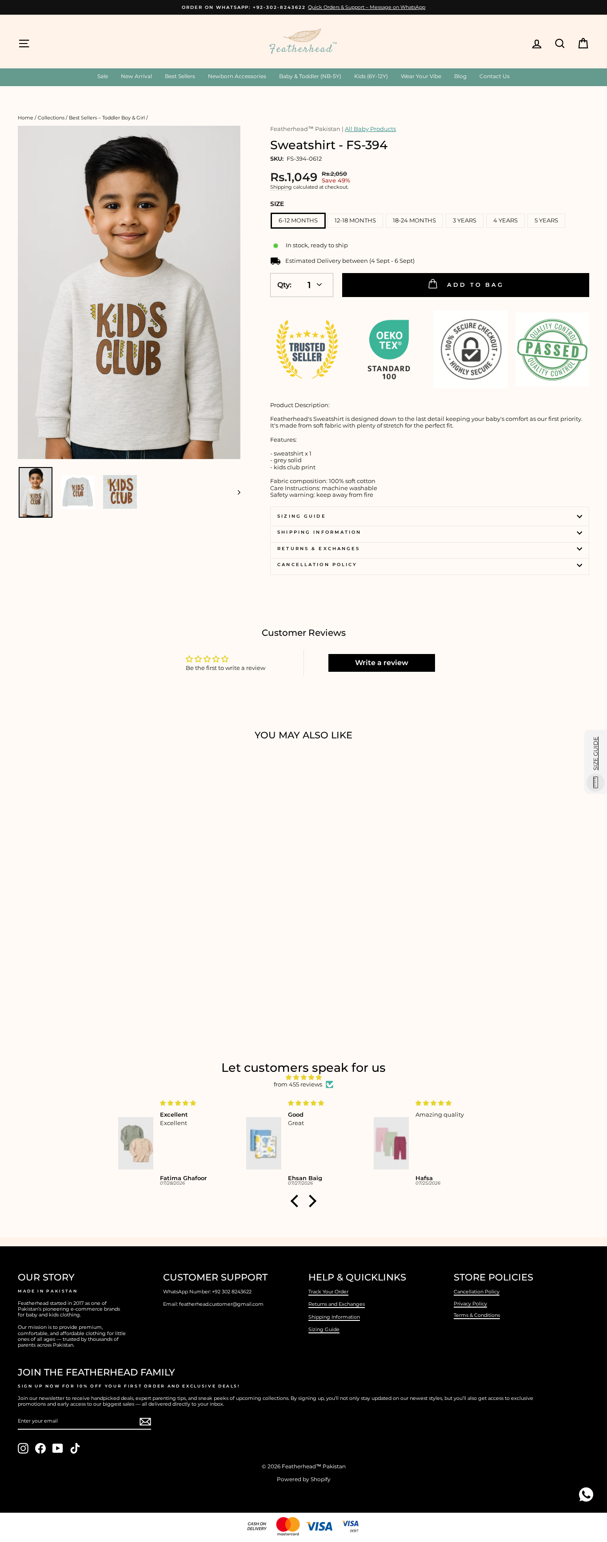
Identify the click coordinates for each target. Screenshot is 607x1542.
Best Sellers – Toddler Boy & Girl (107, 118)
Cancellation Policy (317, 564)
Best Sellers (180, 76)
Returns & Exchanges (318, 548)
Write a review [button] (381, 662)
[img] (303, 1077)
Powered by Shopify (304, 1479)
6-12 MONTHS (298, 220)
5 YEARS (546, 220)
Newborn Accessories (237, 76)
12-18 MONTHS (355, 220)
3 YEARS (464, 220)
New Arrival (136, 76)
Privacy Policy (470, 1303)
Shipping (281, 187)
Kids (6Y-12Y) (371, 76)
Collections (51, 118)
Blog (460, 76)
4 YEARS (505, 220)
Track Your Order (328, 1291)
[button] (297, 1201)
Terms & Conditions (477, 1315)
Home (25, 118)
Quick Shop (86, 956)
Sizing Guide (301, 516)
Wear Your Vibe (421, 76)
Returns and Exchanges (336, 1304)
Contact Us (494, 76)
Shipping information (319, 532)
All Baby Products (370, 128)
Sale (102, 76)
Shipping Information (334, 1317)
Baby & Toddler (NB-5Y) (310, 76)
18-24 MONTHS (414, 220)
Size (277, 204)
